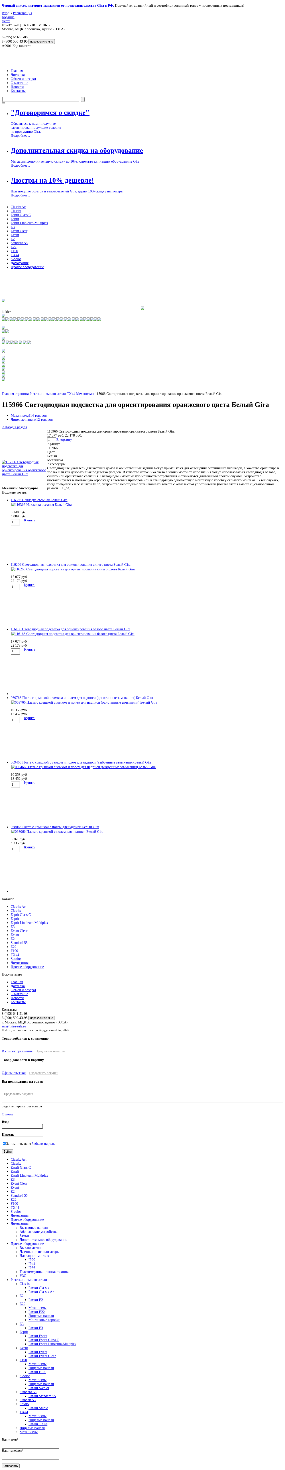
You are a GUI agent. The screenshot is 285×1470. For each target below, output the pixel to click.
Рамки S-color (38, 1388)
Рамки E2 (35, 1300)
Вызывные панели (34, 1227)
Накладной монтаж (34, 1256)
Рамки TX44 (37, 1424)
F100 (14, 251)
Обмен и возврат (23, 79)
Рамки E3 (35, 1328)
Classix (16, 211)
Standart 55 (28, 1400)
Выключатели (30, 1248)
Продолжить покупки (50, 1051)
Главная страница (15, 394)
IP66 (31, 1268)
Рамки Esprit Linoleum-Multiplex (52, 1344)
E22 (13, 247)
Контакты (18, 91)
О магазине (19, 83)
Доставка (18, 75)
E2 (13, 239)
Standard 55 (19, 243)
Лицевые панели (32, 419)
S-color (16, 259)
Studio (24, 1404)
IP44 (31, 1264)
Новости (17, 87)
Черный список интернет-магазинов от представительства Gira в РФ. (58, 5)
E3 (13, 227)
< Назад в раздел (14, 427)
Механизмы (85, 394)
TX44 (15, 255)
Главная (17, 71)
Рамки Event (37, 1352)
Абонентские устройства (38, 1231)
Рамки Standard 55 (42, 1396)
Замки (24, 1235)
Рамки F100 (37, 1372)
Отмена (7, 1114)
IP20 (31, 1260)
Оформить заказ (14, 1073)
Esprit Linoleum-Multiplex (29, 223)
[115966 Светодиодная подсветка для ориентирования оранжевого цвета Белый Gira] (24, 474)
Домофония (19, 263)
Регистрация (22, 13)
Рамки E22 (36, 1312)
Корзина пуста (8, 19)
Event (15, 235)
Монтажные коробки (44, 1320)
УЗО (23, 1276)
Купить (29, 520)
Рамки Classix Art (41, 1292)
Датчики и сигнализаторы (39, 1252)
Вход (5, 13)
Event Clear (19, 231)
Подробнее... (20, 135)
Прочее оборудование (27, 267)
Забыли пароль (43, 1143)
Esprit (15, 219)
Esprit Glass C (21, 215)
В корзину (64, 439)
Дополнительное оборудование (43, 1239)
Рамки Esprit (37, 1336)
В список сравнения (17, 1051)
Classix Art (18, 207)
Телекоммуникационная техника (44, 1272)
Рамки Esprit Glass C (43, 1340)
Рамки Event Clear (42, 1356)
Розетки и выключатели (48, 394)
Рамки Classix (38, 1288)
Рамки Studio (38, 1408)
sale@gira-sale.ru (14, 1026)
